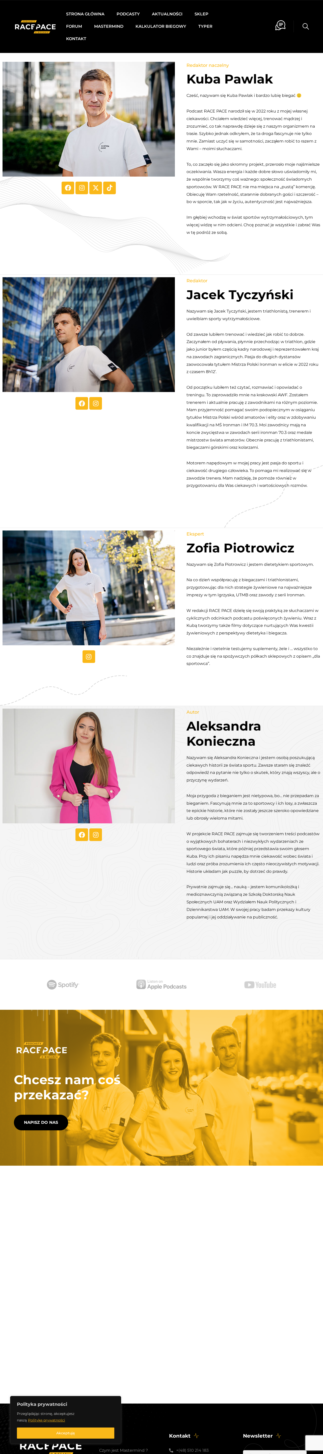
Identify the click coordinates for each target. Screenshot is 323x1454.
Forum (74, 26)
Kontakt (76, 38)
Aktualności (167, 14)
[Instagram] (81, 188)
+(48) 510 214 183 (192, 1450)
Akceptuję (65, 1433)
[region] (65, 1420)
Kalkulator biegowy (161, 26)
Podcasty (128, 14)
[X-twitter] (95, 188)
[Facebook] (68, 188)
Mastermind (108, 26)
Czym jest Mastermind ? (123, 1450)
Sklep (201, 14)
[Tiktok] (109, 188)
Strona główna (85, 14)
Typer (205, 26)
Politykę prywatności (46, 1420)
